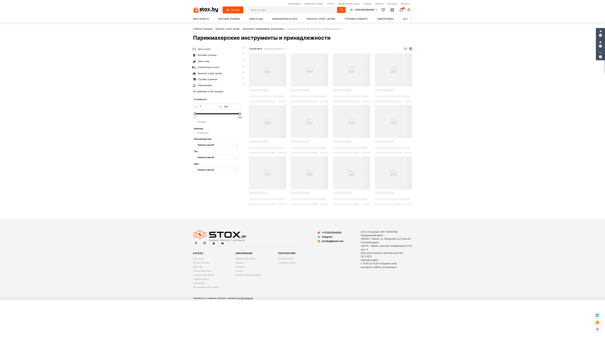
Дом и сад (256, 18)
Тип (196, 151)
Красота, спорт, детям (321, 18)
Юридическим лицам (245, 258)
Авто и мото (201, 18)
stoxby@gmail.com (332, 241)
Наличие (198, 128)
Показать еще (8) (206, 157)
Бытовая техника (229, 18)
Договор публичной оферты (248, 275)
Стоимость (200, 99)
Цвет (196, 163)
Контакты (240, 267)
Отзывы (239, 271)
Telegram (327, 236)
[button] (597, 329)
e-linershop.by (246, 298)
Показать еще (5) (206, 170)
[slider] (217, 114)
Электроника (385, 18)
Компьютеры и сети (284, 18)
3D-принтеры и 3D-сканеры (206, 287)
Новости (240, 262)
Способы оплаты (285, 258)
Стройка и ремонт (356, 18)
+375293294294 (331, 232)
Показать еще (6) (206, 145)
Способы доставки (286, 262)
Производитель (202, 139)
